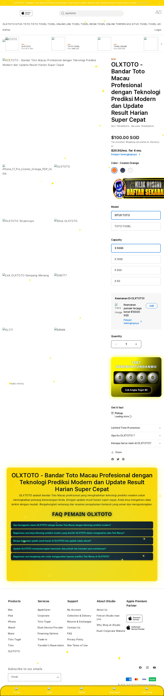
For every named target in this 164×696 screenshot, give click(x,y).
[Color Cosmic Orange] (114, 170)
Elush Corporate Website (111, 631)
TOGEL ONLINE (56, 24)
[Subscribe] (57, 677)
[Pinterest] (124, 460)
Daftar (82, 692)
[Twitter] (119, 460)
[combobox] (91, 13)
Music (11, 633)
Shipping (130, 142)
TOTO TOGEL (39, 24)
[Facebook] (113, 460)
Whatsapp (114, 692)
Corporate (43, 615)
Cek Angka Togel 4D (136, 390)
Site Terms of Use (77, 645)
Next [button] (159, 2)
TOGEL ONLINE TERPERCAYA (114, 24)
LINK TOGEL (73, 24)
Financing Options (48, 633)
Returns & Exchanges (79, 621)
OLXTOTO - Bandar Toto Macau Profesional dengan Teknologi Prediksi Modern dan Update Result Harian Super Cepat (82, 3)
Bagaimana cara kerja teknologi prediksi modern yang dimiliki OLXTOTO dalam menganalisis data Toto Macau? (69, 533)
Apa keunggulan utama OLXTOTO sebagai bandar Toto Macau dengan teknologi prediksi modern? (62, 525)
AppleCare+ (44, 609)
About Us (102, 609)
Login (49, 692)
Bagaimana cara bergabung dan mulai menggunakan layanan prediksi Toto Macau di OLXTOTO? (61, 556)
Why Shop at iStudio (108, 625)
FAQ (69, 633)
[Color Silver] (130, 170)
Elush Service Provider (50, 627)
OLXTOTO (9, 24)
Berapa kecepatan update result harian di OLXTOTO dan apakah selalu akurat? (52, 541)
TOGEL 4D (154, 24)
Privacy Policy (75, 639)
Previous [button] (4, 2)
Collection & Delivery (79, 615)
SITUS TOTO (22, 24)
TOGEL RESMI (89, 24)
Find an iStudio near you (108, 617)
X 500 (118, 270)
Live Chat (147, 692)
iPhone (12, 621)
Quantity (116, 336)
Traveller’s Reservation (51, 645)
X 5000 (119, 248)
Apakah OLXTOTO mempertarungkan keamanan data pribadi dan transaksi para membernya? (59, 548)
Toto (11, 645)
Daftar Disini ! (144, 3)
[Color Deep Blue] (122, 170)
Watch (11, 627)
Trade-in (42, 639)
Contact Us (73, 627)
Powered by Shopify (146, 685)
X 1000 (119, 259)
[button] (9, 24)
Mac (10, 609)
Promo (16, 692)
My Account (74, 609)
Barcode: (135, 126)
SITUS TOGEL (140, 24)
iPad (10, 615)
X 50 (117, 281)
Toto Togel (14, 639)
